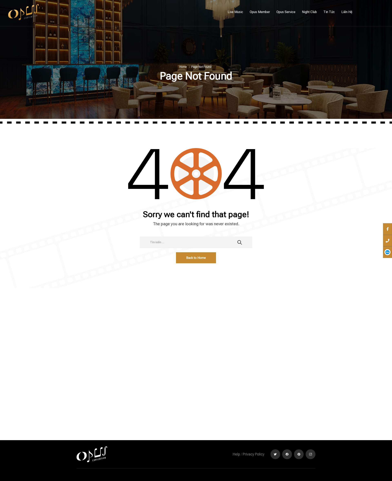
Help (236, 454)
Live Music (235, 12)
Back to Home (196, 258)
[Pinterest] (299, 454)
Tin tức (329, 12)
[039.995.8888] (387, 240)
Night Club (309, 12)
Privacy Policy (253, 454)
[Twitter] (275, 454)
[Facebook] (287, 454)
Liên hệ (346, 12)
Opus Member (260, 12)
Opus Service (285, 12)
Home (183, 66)
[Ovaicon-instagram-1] (310, 454)
